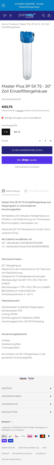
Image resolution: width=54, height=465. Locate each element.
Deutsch (6, 421)
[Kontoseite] (10, 15)
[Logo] (27, 15)
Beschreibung (13, 191)
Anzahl (5, 141)
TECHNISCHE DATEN (39, 191)
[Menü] (5, 15)
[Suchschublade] (43, 15)
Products (14, 24)
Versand (19, 111)
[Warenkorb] (49, 15)
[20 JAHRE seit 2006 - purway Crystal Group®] (27, 5)
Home (5, 24)
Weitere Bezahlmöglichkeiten (27, 167)
